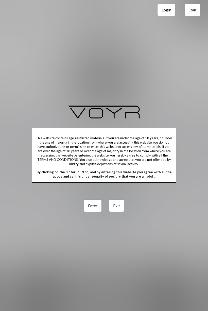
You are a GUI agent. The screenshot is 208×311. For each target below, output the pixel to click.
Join (192, 9)
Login (166, 9)
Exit (116, 205)
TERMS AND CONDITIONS (57, 160)
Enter (92, 205)
